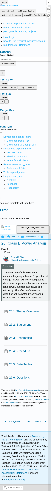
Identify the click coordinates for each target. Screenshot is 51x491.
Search (5, 488)
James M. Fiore (17, 257)
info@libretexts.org (14, 479)
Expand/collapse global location (48, 236)
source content (11, 402)
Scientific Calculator (17, 160)
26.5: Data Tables (20, 364)
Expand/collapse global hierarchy (4, 237)
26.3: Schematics (20, 338)
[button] (12, 184)
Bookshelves (31, 237)
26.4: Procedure (19, 351)
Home (14, 237)
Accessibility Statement (14, 473)
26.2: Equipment (20, 324)
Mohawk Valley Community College (26, 260)
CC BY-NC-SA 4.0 (23, 396)
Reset (4, 83)
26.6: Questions (19, 377)
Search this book (7, 55)
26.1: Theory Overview (24, 311)
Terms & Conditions (28, 469)
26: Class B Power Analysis (27, 390)
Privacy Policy (9, 469)
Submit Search (8, 63)
